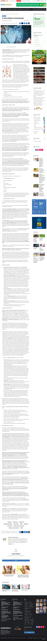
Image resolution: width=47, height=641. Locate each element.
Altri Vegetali (31, 603)
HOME (2, 9)
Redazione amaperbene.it (7, 20)
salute (25, 622)
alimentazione (26, 603)
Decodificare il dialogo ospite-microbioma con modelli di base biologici (42, 258)
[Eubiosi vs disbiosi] (25, 587)
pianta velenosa (32, 619)
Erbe (30, 608)
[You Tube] (10, 544)
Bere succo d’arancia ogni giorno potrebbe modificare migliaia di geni (41, 170)
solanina (32, 622)
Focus (35, 126)
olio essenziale (27, 614)
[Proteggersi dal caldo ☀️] (41, 600)
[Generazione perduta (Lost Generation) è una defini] (37, 604)
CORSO (24, 9)
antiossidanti (30, 605)
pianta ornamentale (27, 617)
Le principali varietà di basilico (41, 239)
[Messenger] (27, 23)
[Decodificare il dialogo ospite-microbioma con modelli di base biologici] (42, 254)
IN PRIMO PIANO (9, 9)
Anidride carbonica (37, 44)
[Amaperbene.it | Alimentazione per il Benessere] (8, 5)
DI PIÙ (29, 9)
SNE (22, 527)
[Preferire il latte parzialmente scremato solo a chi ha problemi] (36, 194)
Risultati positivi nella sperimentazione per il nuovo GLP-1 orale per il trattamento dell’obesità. (36, 259)
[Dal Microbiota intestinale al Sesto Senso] (6, 587)
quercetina (32, 620)
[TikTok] (13, 544)
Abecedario (35, 121)
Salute (35, 124)
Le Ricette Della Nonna (28, 611)
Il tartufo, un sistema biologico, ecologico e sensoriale (35, 240)
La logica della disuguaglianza (39, 216)
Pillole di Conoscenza (37, 117)
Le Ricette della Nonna (37, 120)
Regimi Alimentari (36, 123)
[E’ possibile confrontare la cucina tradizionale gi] (44, 600)
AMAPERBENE (5, 9)
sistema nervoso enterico (14, 527)
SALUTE (18, 9)
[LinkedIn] (24, 23)
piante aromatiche (27, 620)
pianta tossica (26, 619)
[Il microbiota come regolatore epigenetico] (16, 587)
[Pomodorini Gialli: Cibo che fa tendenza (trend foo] (41, 611)
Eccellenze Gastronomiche (38, 127)
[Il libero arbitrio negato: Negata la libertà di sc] (41, 608)
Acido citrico (36, 42)
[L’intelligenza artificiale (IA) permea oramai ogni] (44, 604)
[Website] (8, 544)
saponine (29, 622)
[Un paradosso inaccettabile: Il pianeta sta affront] (37, 608)
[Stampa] (29, 23)
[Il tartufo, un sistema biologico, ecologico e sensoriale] (36, 235)
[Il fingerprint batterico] (36, 245)
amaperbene (26, 605)
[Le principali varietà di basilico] (42, 235)
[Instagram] (12, 544)
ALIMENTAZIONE (14, 9)
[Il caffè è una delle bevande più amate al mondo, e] (37, 600)
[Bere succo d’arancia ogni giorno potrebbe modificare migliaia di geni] (36, 170)
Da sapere (26, 9)
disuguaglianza (27, 608)
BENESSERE (20, 9)
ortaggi (31, 614)
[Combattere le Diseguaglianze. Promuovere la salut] (44, 611)
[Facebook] (20, 23)
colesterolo (26, 606)
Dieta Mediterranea (31, 606)
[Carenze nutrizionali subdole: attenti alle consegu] (44, 608)
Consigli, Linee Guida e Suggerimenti (39, 129)
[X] (22, 23)
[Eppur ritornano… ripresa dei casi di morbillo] (42, 245)
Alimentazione (36, 131)
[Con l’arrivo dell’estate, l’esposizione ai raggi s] (41, 604)
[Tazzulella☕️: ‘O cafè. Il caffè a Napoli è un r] (37, 611)
